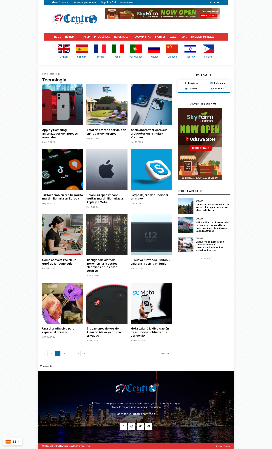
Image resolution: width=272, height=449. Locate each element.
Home (45, 74)
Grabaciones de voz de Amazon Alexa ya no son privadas (103, 332)
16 (77, 353)
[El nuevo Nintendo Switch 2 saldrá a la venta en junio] (151, 234)
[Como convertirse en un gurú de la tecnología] (62, 234)
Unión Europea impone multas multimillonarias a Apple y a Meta (104, 198)
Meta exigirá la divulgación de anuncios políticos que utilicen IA (150, 332)
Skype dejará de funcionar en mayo (149, 196)
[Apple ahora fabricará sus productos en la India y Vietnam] (151, 104)
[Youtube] (218, 2)
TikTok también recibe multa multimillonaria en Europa (62, 196)
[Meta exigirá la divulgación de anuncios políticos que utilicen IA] (151, 303)
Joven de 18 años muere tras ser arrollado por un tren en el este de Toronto (213, 207)
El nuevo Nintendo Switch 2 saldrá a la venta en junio (150, 261)
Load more (203, 258)
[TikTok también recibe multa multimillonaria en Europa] (62, 169)
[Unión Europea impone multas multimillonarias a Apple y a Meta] (107, 169)
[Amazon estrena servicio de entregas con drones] (107, 104)
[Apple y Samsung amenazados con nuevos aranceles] (62, 104)
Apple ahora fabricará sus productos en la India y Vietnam (149, 133)
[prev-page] (45, 353)
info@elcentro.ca (144, 414)
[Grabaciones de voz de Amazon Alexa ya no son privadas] (107, 303)
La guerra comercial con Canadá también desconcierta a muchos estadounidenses (210, 246)
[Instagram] (211, 83)
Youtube (219, 89)
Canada (199, 201)
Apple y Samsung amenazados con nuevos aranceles (60, 133)
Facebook (193, 83)
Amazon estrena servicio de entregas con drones (106, 131)
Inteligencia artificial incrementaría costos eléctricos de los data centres (101, 265)
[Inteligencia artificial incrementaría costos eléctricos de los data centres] (107, 234)
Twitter (193, 89)
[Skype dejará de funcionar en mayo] (151, 169)
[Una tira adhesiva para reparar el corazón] (62, 303)
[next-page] (84, 353)
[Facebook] (210, 2)
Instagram (219, 83)
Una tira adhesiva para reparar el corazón (58, 330)
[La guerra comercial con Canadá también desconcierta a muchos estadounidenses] (185, 244)
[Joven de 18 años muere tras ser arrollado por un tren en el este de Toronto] (185, 206)
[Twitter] (214, 2)
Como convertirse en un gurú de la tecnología (59, 261)
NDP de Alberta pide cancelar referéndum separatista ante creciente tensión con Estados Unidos (213, 226)
